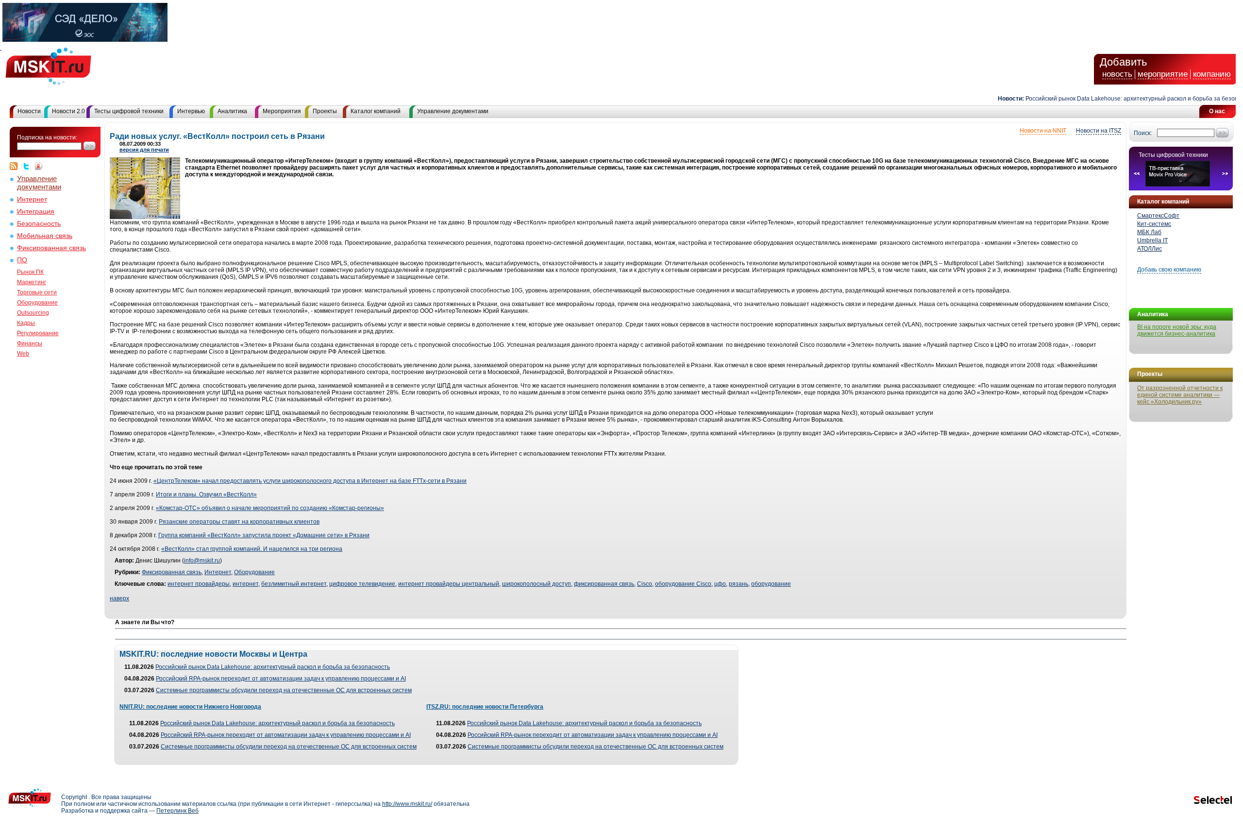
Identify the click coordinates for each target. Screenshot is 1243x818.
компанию (1212, 74)
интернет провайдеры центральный (448, 583)
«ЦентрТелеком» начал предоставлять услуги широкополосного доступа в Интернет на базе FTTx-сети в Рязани (310, 480)
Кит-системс (1154, 224)
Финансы (29, 343)
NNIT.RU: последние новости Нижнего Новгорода (190, 706)
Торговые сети (37, 292)
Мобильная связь (44, 235)
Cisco (644, 583)
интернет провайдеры (199, 583)
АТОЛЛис (1149, 248)
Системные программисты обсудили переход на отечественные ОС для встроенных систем (284, 690)
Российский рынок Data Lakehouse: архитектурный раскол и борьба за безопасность (272, 667)
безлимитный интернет (293, 583)
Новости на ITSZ (1098, 130)
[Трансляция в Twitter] (28, 166)
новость (1117, 74)
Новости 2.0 (68, 111)
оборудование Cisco (683, 583)
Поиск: (1143, 133)
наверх (119, 598)
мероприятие (1163, 74)
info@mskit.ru (202, 560)
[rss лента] (16, 166)
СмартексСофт (1158, 215)
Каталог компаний (376, 111)
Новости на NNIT (1043, 130)
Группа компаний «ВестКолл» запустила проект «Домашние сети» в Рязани (264, 535)
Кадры (26, 323)
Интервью (191, 111)
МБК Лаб (1149, 232)
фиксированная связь (604, 583)
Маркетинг (31, 282)
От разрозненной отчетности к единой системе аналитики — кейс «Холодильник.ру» (1180, 395)
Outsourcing (33, 312)
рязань (738, 583)
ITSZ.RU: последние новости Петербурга (484, 706)
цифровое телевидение (362, 583)
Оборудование (37, 302)
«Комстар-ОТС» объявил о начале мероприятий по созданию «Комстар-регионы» (270, 508)
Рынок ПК (30, 272)
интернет (245, 583)
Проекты (325, 111)
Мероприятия (282, 111)
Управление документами (452, 111)
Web (23, 353)
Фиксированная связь (51, 248)
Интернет (32, 199)
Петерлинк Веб (177, 810)
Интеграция (35, 211)
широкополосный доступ (536, 583)
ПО (22, 260)
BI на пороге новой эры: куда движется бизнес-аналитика (1176, 330)
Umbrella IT (1152, 240)
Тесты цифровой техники (129, 111)
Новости (29, 111)
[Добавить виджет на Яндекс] (39, 166)
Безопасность (39, 223)
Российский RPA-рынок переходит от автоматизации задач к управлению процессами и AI (281, 678)
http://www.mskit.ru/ (407, 804)
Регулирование (38, 333)
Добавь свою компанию (1169, 269)
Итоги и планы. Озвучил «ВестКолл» (206, 494)
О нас (1217, 111)
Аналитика (232, 111)
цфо (720, 583)
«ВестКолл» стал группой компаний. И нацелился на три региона (251, 548)
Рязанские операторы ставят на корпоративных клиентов (239, 521)
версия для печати (144, 150)
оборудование (771, 583)
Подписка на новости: (47, 137)
